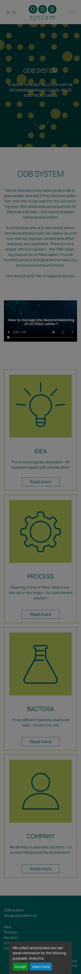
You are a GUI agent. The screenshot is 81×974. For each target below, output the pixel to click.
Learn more (41, 966)
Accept (20, 966)
